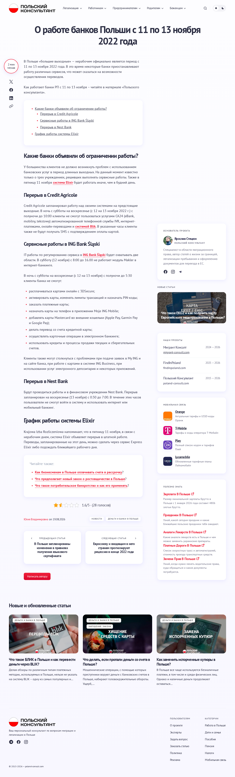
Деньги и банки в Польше (123, 519)
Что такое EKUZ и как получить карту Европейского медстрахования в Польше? (193, 315)
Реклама (175, 760)
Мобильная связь (215, 760)
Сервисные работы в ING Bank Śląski (67, 120)
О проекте (176, 725)
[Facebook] (165, 271)
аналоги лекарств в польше (182, 532)
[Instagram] (173, 271)
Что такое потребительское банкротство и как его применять (81, 485)
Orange (180, 412)
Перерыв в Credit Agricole (59, 114)
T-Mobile (181, 428)
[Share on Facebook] (11, 90)
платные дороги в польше (182, 545)
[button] (205, 8)
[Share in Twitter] (11, 82)
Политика (176, 753)
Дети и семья (213, 732)
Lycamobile (182, 457)
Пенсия (209, 746)
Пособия (210, 739)
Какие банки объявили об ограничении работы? (71, 108)
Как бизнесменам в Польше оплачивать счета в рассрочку (78, 472)
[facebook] (18, 742)
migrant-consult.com (176, 352)
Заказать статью (179, 746)
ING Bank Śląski (94, 255)
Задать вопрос (179, 739)
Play (178, 440)
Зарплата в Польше (176, 494)
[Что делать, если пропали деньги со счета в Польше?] (117, 633)
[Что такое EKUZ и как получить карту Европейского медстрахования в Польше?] (191, 307)
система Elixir (63, 182)
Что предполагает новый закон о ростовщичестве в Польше (80, 479)
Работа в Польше (215, 725)
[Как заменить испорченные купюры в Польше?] (191, 633)
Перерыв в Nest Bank (56, 127)
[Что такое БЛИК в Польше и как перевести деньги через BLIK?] (43, 633)
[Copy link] (11, 106)
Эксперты (176, 732)
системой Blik (85, 226)
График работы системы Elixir (57, 134)
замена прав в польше (179, 559)
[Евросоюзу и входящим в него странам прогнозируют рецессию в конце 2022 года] (114, 547)
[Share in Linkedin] (11, 98)
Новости (97, 519)
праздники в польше (178, 515)
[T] (180, 271)
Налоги (209, 753)
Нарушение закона (100, 626)
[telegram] (11, 742)
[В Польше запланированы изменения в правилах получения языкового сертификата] (52, 547)
